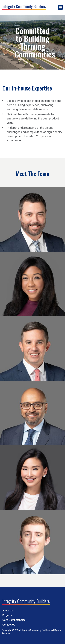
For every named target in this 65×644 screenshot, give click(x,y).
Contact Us (8, 624)
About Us (7, 610)
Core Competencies (14, 619)
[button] (60, 7)
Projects (7, 615)
